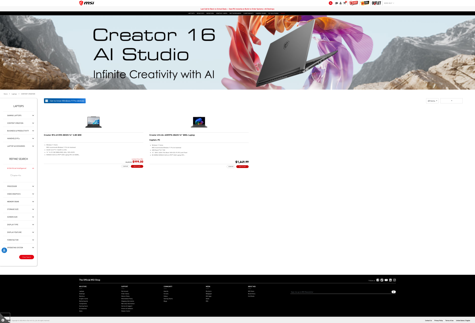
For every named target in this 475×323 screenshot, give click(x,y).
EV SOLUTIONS (273, 13)
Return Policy (125, 296)
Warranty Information (128, 303)
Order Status (125, 294)
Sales (80, 311)
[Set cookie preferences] (5, 318)
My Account (124, 291)
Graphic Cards (83, 299)
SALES (283, 13)
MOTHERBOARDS (235, 13)
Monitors (82, 296)
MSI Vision (251, 291)
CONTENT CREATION (15, 123)
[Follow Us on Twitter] (382, 280)
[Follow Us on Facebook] (378, 280)
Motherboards (83, 301)
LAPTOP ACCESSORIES (16, 146)
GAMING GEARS (261, 13)
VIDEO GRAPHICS (14, 194)
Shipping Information (127, 301)
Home (6, 94)
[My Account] (340, 3)
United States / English (463, 320)
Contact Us (428, 320)
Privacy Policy (438, 320)
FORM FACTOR (12, 240)
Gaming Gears (83, 306)
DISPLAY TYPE (12, 224)
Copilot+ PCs (16, 175)
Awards (166, 291)
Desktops (82, 294)
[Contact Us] (336, 3)
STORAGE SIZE (12, 209)
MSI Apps (208, 296)
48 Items (432, 101)
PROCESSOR (12, 186)
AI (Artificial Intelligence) (16, 168)
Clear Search (26, 257)
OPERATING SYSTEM (15, 247)
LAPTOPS (191, 13)
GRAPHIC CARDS (221, 13)
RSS (207, 301)
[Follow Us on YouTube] (386, 280)
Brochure (209, 291)
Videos (166, 296)
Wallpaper (209, 294)
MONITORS (210, 13)
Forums (166, 294)
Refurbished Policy (127, 299)
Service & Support (126, 306)
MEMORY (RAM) (13, 201)
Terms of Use (449, 320)
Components (83, 303)
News (207, 299)
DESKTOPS (200, 13)
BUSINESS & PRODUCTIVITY (18, 131)
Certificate (251, 296)
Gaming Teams (168, 299)
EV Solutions (83, 308)
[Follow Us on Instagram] (394, 280)
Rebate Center (125, 311)
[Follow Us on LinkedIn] (390, 280)
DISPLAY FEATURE (14, 232)
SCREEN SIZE (12, 217)
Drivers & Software (127, 308)
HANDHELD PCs (13, 138)
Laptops (14, 94)
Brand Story (251, 294)
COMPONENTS (248, 13)
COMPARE (125, 166)
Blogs (165, 301)
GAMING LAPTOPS (14, 115)
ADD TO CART (137, 166)
